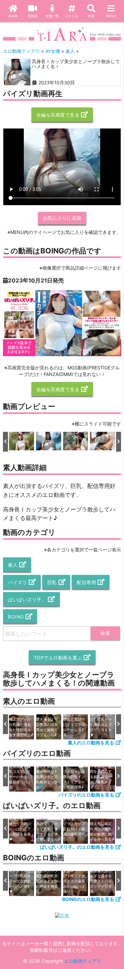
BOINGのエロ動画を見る (88, 899)
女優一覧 (52, 16)
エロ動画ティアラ (82, 961)
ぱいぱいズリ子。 (27, 599)
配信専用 (86, 582)
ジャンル (71, 16)
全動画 (32, 16)
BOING (16, 616)
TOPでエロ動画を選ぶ (58, 657)
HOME (13, 16)
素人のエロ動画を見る (91, 742)
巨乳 (52, 582)
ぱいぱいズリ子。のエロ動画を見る (77, 847)
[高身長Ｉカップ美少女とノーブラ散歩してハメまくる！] (17, 72)
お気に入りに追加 (62, 218)
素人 (13, 565)
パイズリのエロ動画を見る (86, 795)
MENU (111, 16)
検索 (91, 16)
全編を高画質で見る (58, 115)
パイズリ (17, 582)
